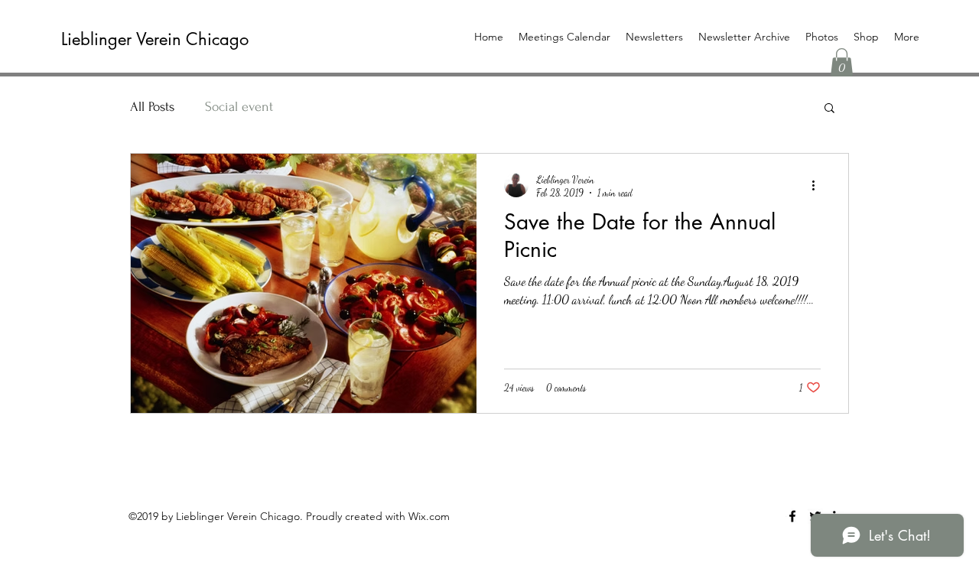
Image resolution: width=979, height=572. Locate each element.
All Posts (152, 106)
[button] (842, 62)
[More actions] (818, 185)
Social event (239, 106)
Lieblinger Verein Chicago (155, 39)
